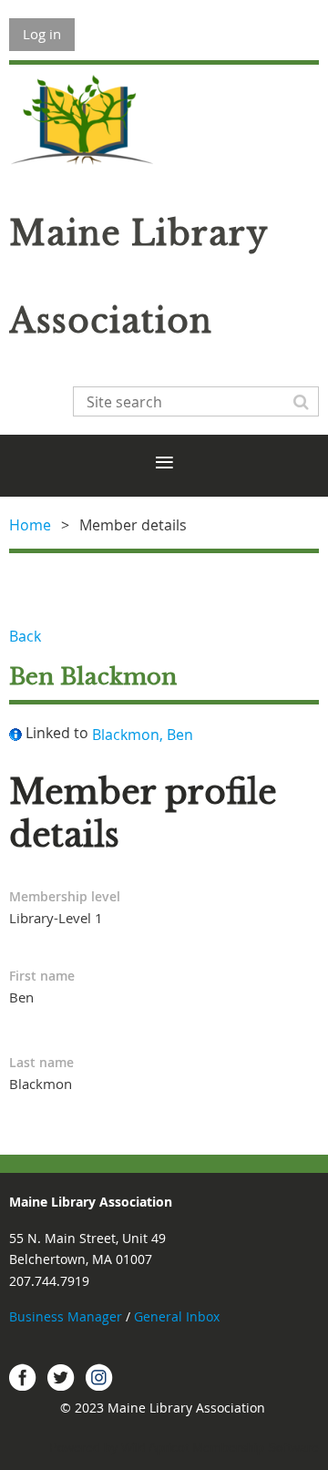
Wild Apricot (155, 1447)
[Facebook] (22, 1377)
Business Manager (65, 1316)
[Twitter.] (61, 1377)
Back (25, 636)
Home (30, 525)
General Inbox (178, 1316)
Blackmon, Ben (142, 735)
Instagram (99, 1377)
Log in (42, 34)
